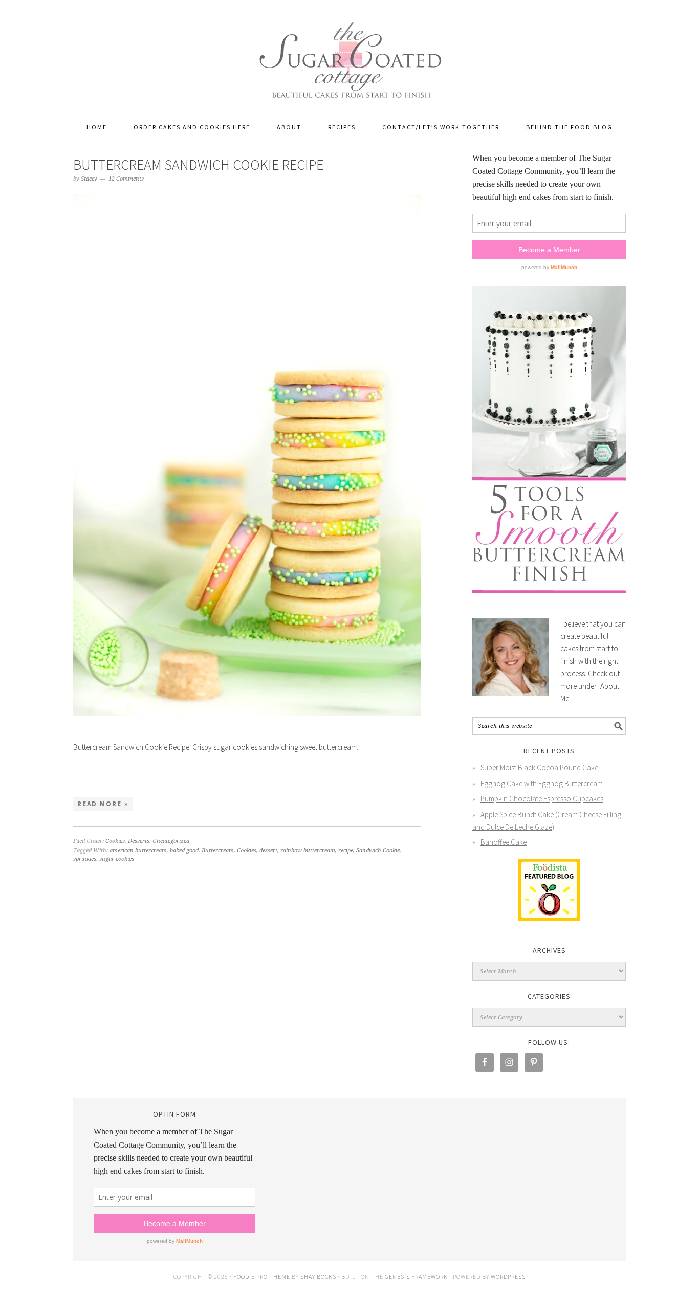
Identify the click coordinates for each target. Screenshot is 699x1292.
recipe (345, 850)
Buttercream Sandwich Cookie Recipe (198, 164)
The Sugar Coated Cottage (349, 52)
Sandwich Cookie (378, 850)
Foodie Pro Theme (261, 1276)
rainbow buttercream (307, 850)
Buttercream (218, 850)
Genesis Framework (416, 1276)
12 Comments (126, 178)
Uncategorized (170, 841)
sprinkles (84, 859)
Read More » (102, 803)
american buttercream (138, 850)
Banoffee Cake (503, 842)
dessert (268, 850)
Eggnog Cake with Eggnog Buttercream (541, 783)
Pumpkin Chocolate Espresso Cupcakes (541, 799)
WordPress (508, 1276)
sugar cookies (116, 859)
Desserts (138, 841)
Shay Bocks (318, 1276)
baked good (184, 850)
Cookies (115, 841)
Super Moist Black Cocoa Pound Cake (539, 767)
